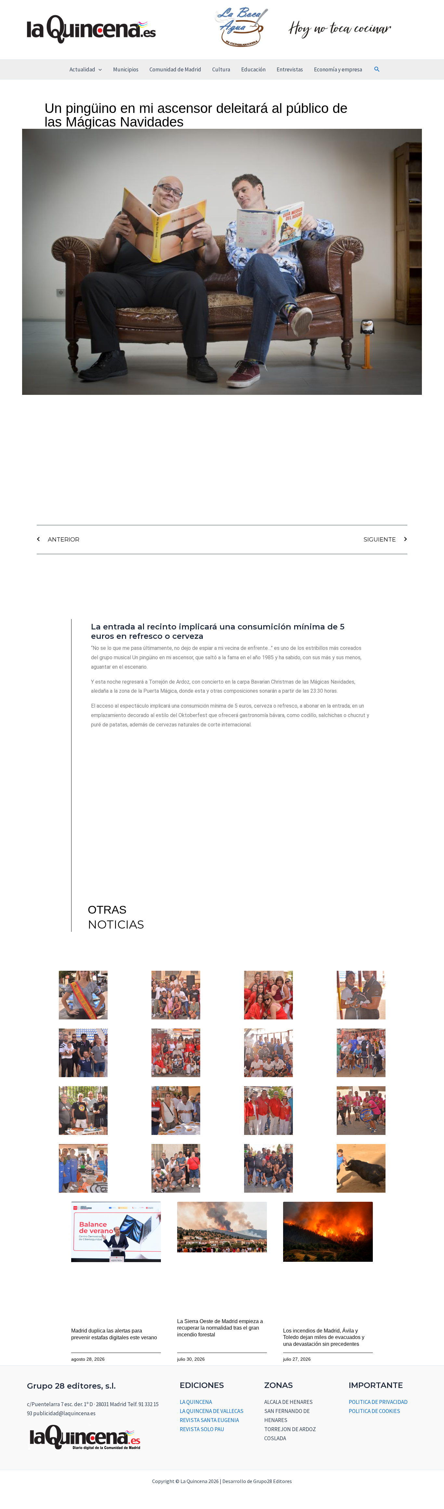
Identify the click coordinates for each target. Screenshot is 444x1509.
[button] (98, 69)
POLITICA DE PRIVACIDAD (378, 1402)
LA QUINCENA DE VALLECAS (211, 1411)
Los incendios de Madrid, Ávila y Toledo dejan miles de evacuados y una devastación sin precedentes (323, 1337)
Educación (253, 69)
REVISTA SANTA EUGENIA (209, 1420)
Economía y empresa (338, 69)
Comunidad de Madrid (175, 69)
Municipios (125, 69)
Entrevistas (290, 69)
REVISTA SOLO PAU (202, 1429)
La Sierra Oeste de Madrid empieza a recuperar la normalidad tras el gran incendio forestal (220, 1328)
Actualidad (82, 69)
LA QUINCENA (196, 1402)
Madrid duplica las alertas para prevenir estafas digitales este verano (114, 1334)
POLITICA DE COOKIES (374, 1411)
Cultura (221, 69)
